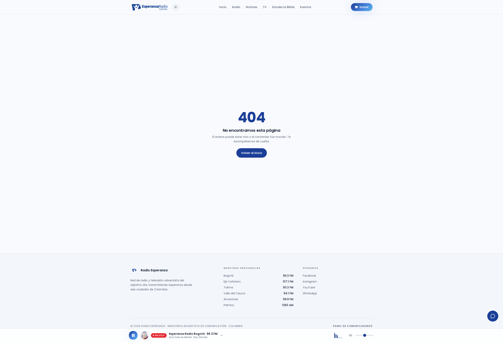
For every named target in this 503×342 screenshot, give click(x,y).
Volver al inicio (251, 153)
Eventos (305, 7)
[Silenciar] (350, 335)
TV (265, 7)
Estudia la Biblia (283, 7)
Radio (236, 7)
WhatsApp (310, 293)
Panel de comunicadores (353, 326)
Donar (364, 7)
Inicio (223, 7)
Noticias (251, 7)
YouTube (309, 287)
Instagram (310, 281)
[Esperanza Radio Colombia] (149, 7)
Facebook (309, 276)
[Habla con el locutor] (492, 316)
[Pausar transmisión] (133, 335)
